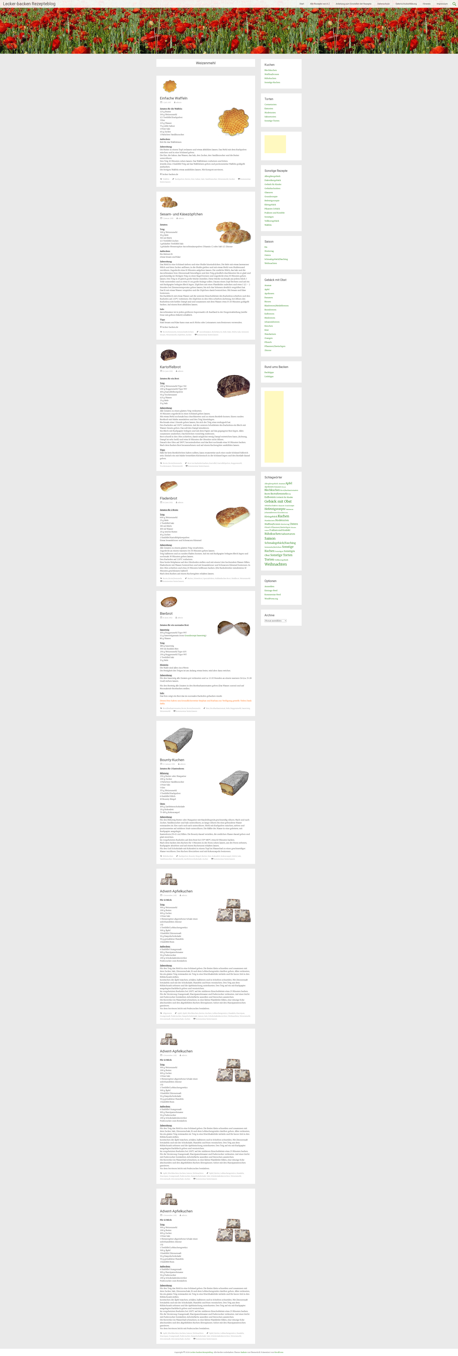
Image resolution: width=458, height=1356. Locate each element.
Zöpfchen (181, 335)
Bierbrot (166, 613)
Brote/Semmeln (169, 332)
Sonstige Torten (272, 121)
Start (301, 4)
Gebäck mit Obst (278, 501)
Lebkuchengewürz (220, 1013)
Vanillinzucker (211, 179)
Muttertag (269, 251)
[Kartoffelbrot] (169, 361)
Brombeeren (270, 309)
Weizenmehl (223, 179)
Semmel (245, 332)
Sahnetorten (270, 116)
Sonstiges (269, 217)
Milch (234, 332)
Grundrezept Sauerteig (195, 635)
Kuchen (208, 1013)
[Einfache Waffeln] (169, 93)
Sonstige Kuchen (272, 82)
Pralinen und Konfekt (275, 213)
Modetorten (270, 112)
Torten (269, 559)
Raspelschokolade (189, 1016)
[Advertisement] (275, 144)
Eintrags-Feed (271, 590)
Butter (187, 179)
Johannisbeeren (272, 322)
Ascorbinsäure (205, 332)
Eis (266, 247)
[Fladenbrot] (169, 493)
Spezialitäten (208, 578)
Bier (208, 708)
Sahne (197, 179)
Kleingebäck (270, 204)
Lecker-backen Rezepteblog (29, 3)
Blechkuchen (193, 1013)
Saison (200, 1016)
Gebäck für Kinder (273, 184)
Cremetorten (271, 104)
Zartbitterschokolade (193, 859)
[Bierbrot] (169, 608)
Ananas (268, 285)
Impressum (442, 4)
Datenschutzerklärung (406, 4)
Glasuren (269, 192)
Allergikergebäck (272, 176)
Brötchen (216, 332)
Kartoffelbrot (170, 367)
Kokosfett (216, 856)
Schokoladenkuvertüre (217, 1016)
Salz (202, 179)
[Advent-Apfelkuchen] (169, 886)
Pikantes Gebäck (272, 208)
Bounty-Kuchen (172, 760)
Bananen (269, 297)
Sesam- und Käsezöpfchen (181, 214)
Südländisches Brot (223, 578)
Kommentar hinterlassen (207, 335)
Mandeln (232, 1013)
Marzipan (240, 1013)
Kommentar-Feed (273, 594)
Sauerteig (246, 708)
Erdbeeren (269, 314)
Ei (221, 332)
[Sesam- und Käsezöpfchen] (169, 209)
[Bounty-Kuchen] (178, 754)
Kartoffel (213, 463)
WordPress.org (271, 598)
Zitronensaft (165, 1019)
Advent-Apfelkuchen (176, 891)
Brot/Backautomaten (172, 708)
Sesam (162, 335)
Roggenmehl (236, 463)
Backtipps (269, 372)
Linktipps (269, 376)
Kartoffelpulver (223, 463)
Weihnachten (233, 1016)
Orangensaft (165, 1016)
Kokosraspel (226, 856)
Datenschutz (383, 4)
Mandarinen (270, 334)
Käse (229, 332)
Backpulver (179, 179)
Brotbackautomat (217, 708)
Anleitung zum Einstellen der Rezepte (353, 4)
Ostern (268, 255)
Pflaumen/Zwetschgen (275, 346)
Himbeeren (270, 318)
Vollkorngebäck (272, 221)
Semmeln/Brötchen (185, 332)
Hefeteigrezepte (272, 200)
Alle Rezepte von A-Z (320, 4)
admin (178, 102)
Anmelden (269, 586)
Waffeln (166, 179)
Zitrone (268, 350)
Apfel (179, 1013)
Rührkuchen (168, 856)
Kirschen (269, 326)
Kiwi (267, 330)
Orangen (269, 338)
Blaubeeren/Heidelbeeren (277, 305)
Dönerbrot (198, 578)
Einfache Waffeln (173, 98)
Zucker (232, 179)
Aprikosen (269, 293)
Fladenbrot (168, 498)
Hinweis (427, 4)
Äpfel (185, 1013)
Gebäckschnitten (272, 188)
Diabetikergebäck (273, 180)
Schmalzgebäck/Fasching (276, 259)
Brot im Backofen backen (198, 463)
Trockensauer (165, 466)
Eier (193, 179)
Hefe (225, 332)
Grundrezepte (271, 196)
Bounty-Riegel (195, 856)
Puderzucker (176, 1016)
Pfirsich (268, 342)
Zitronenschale (177, 1019)
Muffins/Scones (272, 74)
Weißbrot (235, 578)
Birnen (268, 301)
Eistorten (269, 108)
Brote (165, 463)
